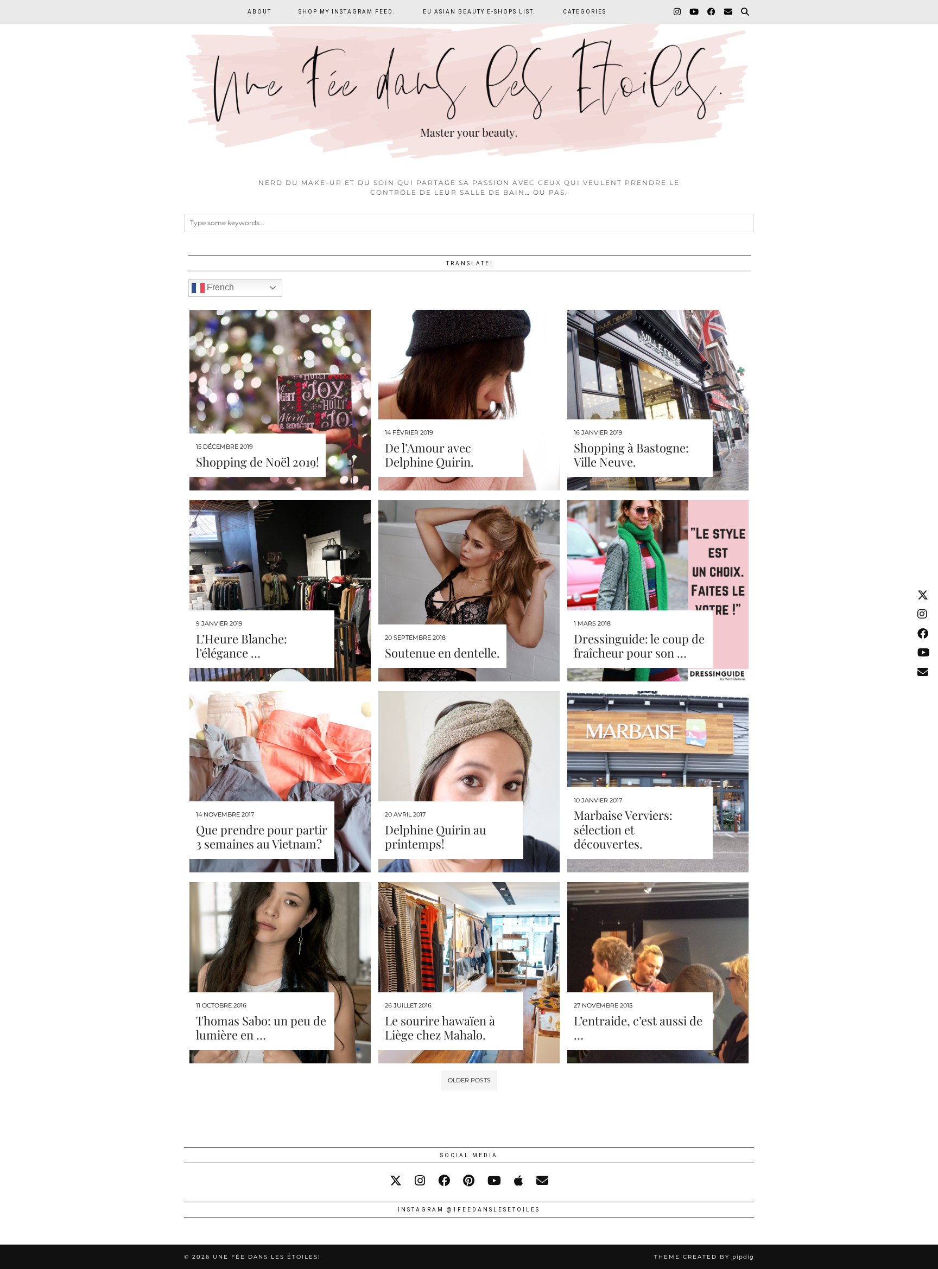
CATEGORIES (584, 12)
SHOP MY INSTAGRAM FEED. (347, 12)
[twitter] (396, 1181)
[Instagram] (678, 12)
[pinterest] (468, 1181)
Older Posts (469, 1080)
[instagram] (420, 1181)
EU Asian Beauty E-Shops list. (479, 12)
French (219, 287)
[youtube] (494, 1181)
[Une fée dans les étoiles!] (469, 86)
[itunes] (518, 1181)
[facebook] (444, 1181)
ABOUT (259, 12)
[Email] (728, 12)
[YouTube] (694, 12)
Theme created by (704, 1256)
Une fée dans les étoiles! (267, 1256)
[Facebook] (712, 12)
